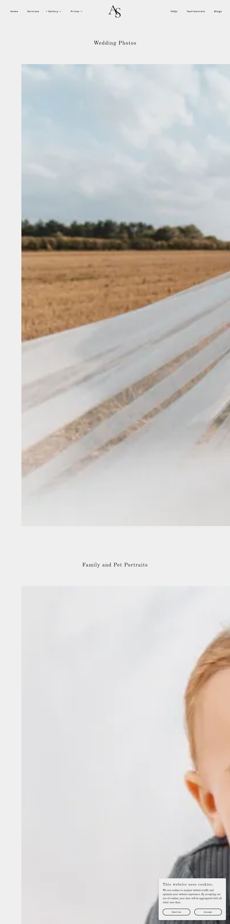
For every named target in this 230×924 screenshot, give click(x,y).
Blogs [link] (218, 11)
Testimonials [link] (196, 11)
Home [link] (14, 11)
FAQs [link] (174, 11)
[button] (54, 11)
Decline (176, 912)
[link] (115, 11)
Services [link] (33, 11)
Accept (208, 912)
